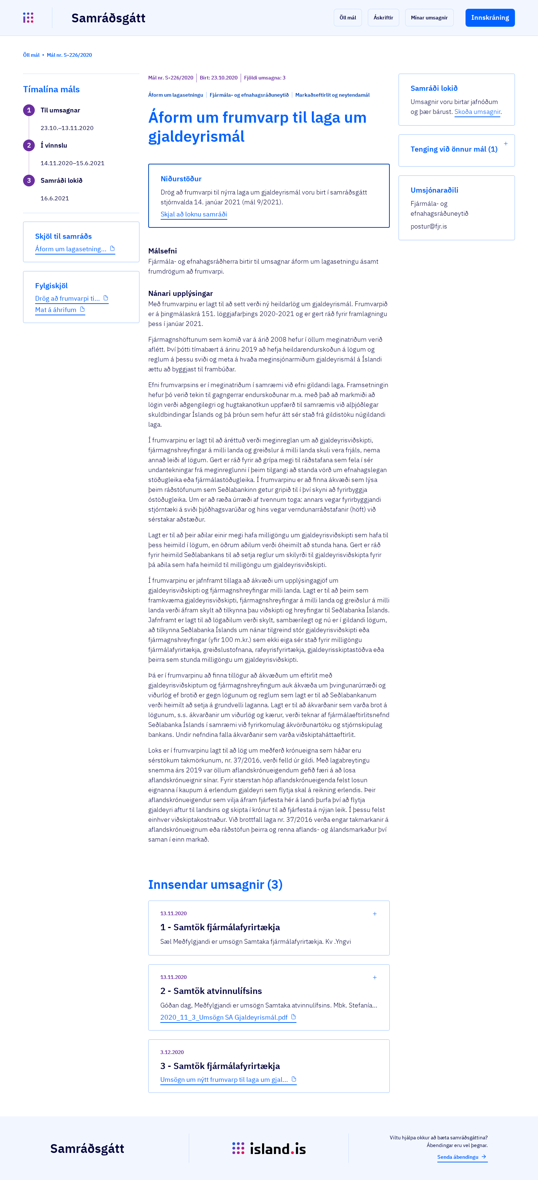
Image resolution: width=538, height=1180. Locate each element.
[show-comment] (375, 914)
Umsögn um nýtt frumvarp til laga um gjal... (224, 1079)
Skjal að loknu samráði (194, 214)
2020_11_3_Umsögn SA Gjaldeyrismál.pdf (224, 1017)
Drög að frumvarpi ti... (67, 298)
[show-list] (506, 143)
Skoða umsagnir (477, 111)
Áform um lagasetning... (71, 249)
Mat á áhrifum (55, 309)
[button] (348, 17)
